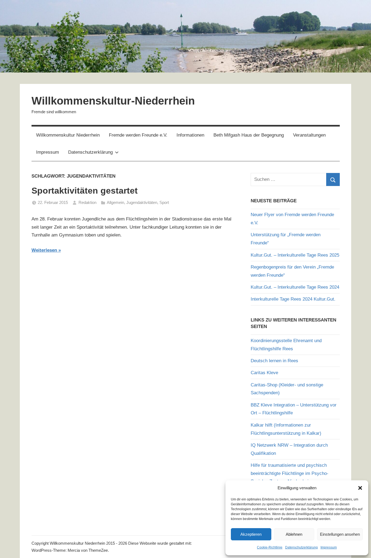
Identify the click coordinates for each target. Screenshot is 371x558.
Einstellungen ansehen (340, 534)
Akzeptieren (251, 534)
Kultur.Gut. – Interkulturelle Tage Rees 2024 (295, 287)
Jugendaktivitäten (141, 202)
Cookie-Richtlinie (269, 547)
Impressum (328, 547)
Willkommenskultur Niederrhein (68, 135)
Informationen (190, 135)
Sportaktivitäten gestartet (85, 191)
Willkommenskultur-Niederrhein (113, 101)
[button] (360, 488)
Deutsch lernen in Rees (274, 360)
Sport (164, 202)
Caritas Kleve (264, 372)
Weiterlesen (44, 250)
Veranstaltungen (309, 135)
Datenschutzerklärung (301, 547)
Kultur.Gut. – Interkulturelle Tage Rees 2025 (295, 255)
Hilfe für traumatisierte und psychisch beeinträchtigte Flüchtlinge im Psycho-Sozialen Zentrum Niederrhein (289, 473)
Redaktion (87, 202)
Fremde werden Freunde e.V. (138, 135)
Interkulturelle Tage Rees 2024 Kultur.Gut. (293, 299)
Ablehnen (294, 534)
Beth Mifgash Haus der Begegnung (248, 135)
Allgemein (115, 202)
